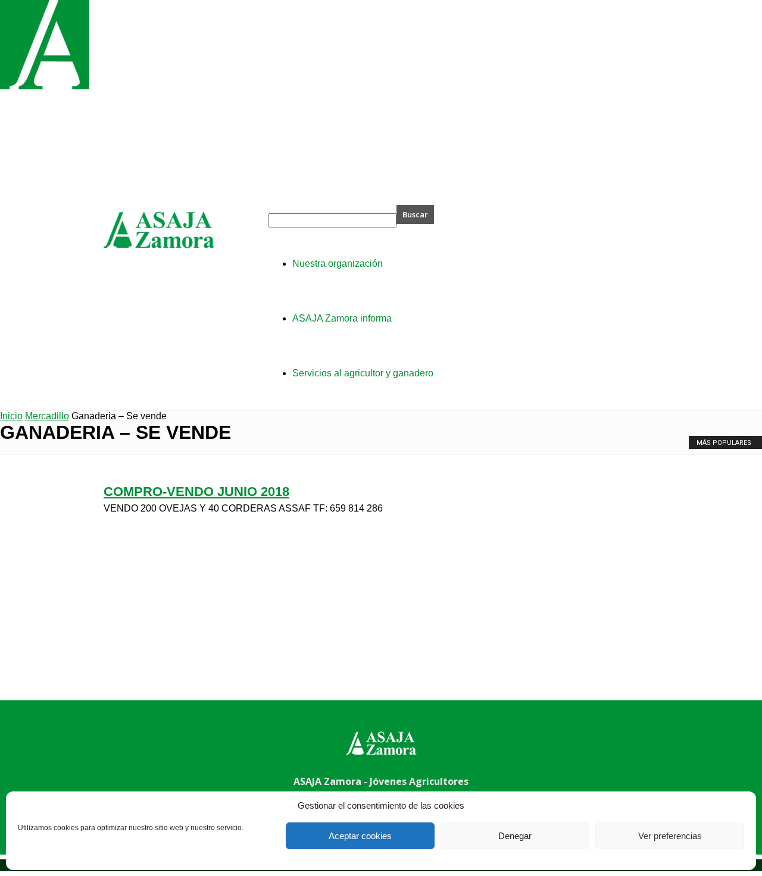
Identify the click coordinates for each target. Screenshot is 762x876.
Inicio (11, 416)
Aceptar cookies (360, 836)
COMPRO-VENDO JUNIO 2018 (196, 491)
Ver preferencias (670, 836)
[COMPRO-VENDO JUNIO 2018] (44, 86)
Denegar (515, 836)
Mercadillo (47, 416)
